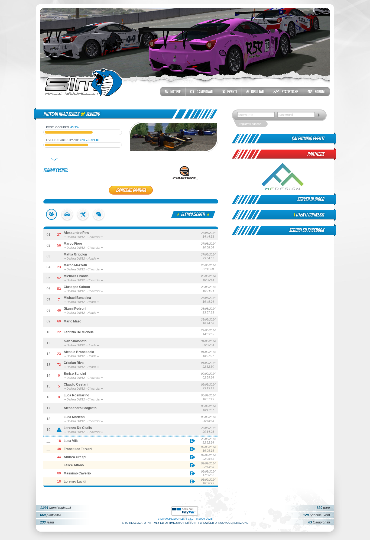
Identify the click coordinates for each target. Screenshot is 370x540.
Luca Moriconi (74, 417)
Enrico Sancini (75, 374)
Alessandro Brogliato (80, 408)
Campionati (203, 91)
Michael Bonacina (77, 298)
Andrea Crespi (75, 457)
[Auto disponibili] (67, 219)
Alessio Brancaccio (79, 352)
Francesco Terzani (78, 449)
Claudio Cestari (75, 384)
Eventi (231, 91)
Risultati (256, 91)
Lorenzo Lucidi (75, 481)
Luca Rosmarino (76, 395)
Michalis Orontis (76, 276)
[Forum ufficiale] (98, 219)
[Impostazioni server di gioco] (82, 219)
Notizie (174, 91)
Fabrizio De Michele (79, 332)
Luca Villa (71, 441)
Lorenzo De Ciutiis (78, 428)
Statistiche (288, 91)
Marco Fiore (73, 243)
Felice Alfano (74, 465)
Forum (318, 91)
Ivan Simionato (75, 341)
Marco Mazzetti (75, 265)
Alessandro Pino (76, 233)
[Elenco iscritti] (51, 219)
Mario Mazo (72, 321)
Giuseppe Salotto (77, 287)
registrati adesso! (250, 123)
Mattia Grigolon (75, 254)
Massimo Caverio (77, 473)
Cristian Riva (74, 363)
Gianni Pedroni (75, 309)
